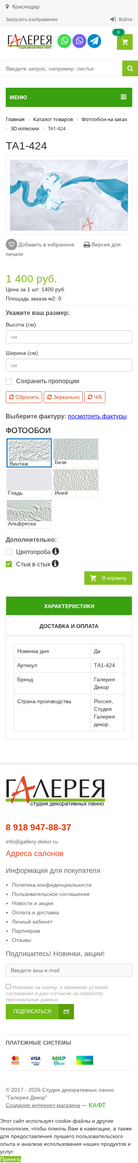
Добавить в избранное (46, 244)
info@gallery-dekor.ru (32, 841)
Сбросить (26, 397)
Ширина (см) (22, 353)
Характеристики (69, 606)
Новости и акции (32, 903)
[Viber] (79, 41)
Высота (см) (21, 325)
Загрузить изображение (32, 19)
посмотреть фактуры (97, 416)
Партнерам (26, 931)
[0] (124, 42)
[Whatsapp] (64, 41)
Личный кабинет (32, 922)
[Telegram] (94, 41)
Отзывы (21, 940)
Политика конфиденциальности (52, 885)
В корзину (114, 578)
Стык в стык (34, 564)
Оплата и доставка (35, 912)
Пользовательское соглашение (51, 894)
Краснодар (25, 6)
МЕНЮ (18, 97)
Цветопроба (34, 552)
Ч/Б (97, 397)
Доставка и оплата (69, 626)
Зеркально (66, 397)
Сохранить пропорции (47, 381)
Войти (125, 19)
